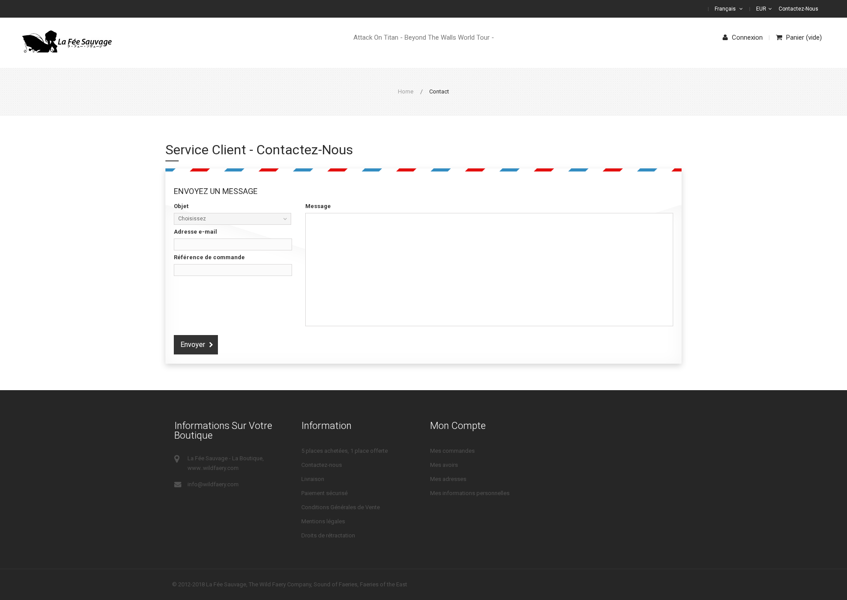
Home (405, 91)
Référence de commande (209, 257)
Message (318, 206)
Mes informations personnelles (470, 493)
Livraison (312, 479)
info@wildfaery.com (213, 484)
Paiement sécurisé (324, 493)
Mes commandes (452, 450)
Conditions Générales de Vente (340, 507)
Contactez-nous (798, 9)
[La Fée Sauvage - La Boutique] (67, 41)
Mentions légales (323, 521)
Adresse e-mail (195, 231)
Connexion (746, 37)
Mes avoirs (444, 465)
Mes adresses (448, 479)
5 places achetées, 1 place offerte (344, 450)
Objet (181, 206)
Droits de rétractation (328, 535)
